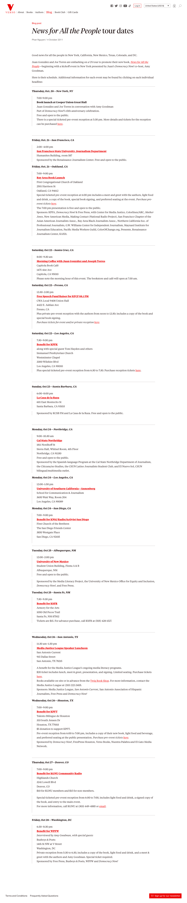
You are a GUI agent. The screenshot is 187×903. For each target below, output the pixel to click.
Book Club (60, 12)
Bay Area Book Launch (51, 177)
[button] (174, 6)
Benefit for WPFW (48, 831)
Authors (39, 12)
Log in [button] (137, 6)
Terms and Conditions (16, 895)
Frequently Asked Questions (44, 895)
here (60, 123)
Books (29, 12)
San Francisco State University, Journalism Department (72, 151)
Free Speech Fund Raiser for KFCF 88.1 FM (63, 296)
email (102, 806)
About (21, 12)
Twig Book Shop (99, 680)
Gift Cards (73, 12)
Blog (49, 12)
